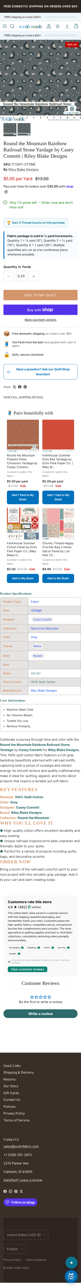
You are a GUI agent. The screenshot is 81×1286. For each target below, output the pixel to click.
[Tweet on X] (14, 387)
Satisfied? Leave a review (22, 1180)
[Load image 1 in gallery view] (40, 80)
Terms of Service (16, 1120)
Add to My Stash (23, 578)
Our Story (10, 1086)
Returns (9, 1079)
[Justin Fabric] (31, 26)
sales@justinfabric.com (21, 1146)
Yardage (36, 610)
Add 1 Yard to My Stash (23, 497)
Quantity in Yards (17, 267)
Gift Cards (11, 1093)
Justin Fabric (21, 1267)
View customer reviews (27, 969)
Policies (9, 1107)
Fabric (35, 601)
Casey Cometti (42, 619)
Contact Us (11, 1100)
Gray (34, 637)
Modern (38, 655)
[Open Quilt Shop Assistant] (71, 1276)
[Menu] (5, 26)
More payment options (40, 319)
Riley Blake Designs (23, 169)
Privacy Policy (14, 1113)
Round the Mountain (45, 628)
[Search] (14, 26)
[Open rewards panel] (71, 1263)
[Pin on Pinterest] (25, 387)
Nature (37, 646)
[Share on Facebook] (19, 387)
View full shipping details (23, 397)
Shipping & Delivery (18, 1072)
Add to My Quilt (40, 295)
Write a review (40, 1013)
